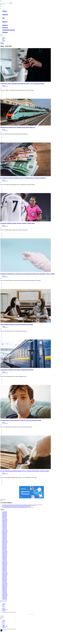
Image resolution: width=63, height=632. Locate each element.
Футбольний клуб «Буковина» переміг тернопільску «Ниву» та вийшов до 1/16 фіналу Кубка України (19, 504)
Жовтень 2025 (4, 520)
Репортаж (13, 12)
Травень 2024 (4, 535)
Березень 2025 (4, 526)
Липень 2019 (4, 586)
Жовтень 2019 (4, 584)
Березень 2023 (4, 547)
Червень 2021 (4, 566)
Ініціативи (13, 19)
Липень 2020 (4, 576)
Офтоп (17, 12)
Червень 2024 (4, 534)
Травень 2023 (4, 546)
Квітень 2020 (4, 578)
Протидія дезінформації (30, 23)
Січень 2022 (4, 560)
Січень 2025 (4, 528)
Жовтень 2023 (4, 541)
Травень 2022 (4, 556)
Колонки (16, 16)
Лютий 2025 (4, 527)
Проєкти (4, 21)
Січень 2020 (4, 581)
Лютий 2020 (4, 580)
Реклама (23, 19)
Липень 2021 (4, 565)
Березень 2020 (4, 579)
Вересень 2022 (4, 553)
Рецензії (8, 19)
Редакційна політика (8, 30)
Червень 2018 (4, 598)
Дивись (4, 11)
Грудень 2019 (4, 582)
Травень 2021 (4, 567)
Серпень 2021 (4, 564)
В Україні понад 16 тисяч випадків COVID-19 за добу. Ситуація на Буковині (20, 420)
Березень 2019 (4, 590)
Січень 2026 (4, 517)
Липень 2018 (4, 597)
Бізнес (20, 19)
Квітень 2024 (4, 536)
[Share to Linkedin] (2, 96)
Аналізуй (5, 14)
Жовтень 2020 (4, 573)
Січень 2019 (4, 592)
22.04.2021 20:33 (5, 86)
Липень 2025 (4, 523)
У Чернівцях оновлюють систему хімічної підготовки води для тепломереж (15, 507)
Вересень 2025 (4, 521)
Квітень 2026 (4, 515)
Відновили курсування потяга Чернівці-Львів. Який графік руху (17, 127)
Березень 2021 (4, 569)
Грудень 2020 (4, 571)
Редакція (5, 27)
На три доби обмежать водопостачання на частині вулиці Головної (13, 506)
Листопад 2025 (4, 519)
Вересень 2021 (4, 563)
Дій (3, 18)
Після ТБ (45, 23)
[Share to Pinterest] (2, 95)
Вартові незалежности (39, 23)
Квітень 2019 (4, 589)
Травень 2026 (4, 514)
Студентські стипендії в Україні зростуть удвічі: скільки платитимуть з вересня (15, 505)
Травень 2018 (4, 599)
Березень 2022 (4, 558)
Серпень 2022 (4, 554)
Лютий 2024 (4, 538)
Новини (5, 12)
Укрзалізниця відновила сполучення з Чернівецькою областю (17, 369)
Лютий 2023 (4, 548)
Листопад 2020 (4, 572)
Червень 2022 (4, 555)
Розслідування (11, 16)
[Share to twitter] (2, 136)
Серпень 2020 (4, 575)
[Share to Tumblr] (2, 94)
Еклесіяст (49, 23)
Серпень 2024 (4, 532)
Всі (1, 500)
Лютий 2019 (4, 591)
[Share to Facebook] (2, 92)
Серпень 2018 (4, 596)
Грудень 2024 (4, 529)
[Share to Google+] (2, 93)
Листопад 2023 (4, 540)
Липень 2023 (4, 544)
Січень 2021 (4, 570)
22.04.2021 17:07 (5, 180)
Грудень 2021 (4, 561)
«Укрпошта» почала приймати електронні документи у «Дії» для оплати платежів (22, 83)
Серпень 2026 (4, 511)
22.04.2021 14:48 (5, 276)
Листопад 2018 (4, 593)
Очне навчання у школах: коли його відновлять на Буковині (16, 324)
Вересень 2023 (4, 542)
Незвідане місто (7, 23)
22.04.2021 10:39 (5, 372)
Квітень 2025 (4, 525)
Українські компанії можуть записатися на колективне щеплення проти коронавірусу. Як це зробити (27, 273)
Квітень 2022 (4, 557)
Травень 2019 (4, 588)
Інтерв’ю (9, 12)
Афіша (5, 19)
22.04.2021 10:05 (5, 423)
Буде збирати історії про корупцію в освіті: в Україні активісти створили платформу (23, 177)
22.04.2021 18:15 (5, 130)
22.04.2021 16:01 (5, 226)
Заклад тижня (23, 23)
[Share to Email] (2, 97)
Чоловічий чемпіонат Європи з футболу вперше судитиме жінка (17, 223)
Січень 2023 (4, 549)
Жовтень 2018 (4, 594)
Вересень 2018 (4, 595)
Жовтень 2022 (4, 552)
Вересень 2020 (4, 574)
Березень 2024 (4, 537)
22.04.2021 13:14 (5, 327)
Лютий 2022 (4, 559)
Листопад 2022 (4, 551)
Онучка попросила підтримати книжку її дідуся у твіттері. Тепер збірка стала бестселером (24, 470)
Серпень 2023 (4, 543)
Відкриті (12, 23)
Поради (17, 19)
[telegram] (34, 614)
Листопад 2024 (4, 530)
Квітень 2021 (4, 568)
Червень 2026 (4, 513)
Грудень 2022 (4, 550)
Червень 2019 (4, 587)
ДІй (3, 39)
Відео (20, 12)
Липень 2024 (4, 533)
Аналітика (6, 16)
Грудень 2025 (4, 518)
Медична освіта (17, 23)
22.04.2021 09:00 (5, 473)
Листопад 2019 (4, 583)
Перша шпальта (5, 609)
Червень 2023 (4, 545)
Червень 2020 (4, 577)
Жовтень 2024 (4, 531)
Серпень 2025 (4, 522)
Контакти (5, 25)
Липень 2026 (4, 512)
